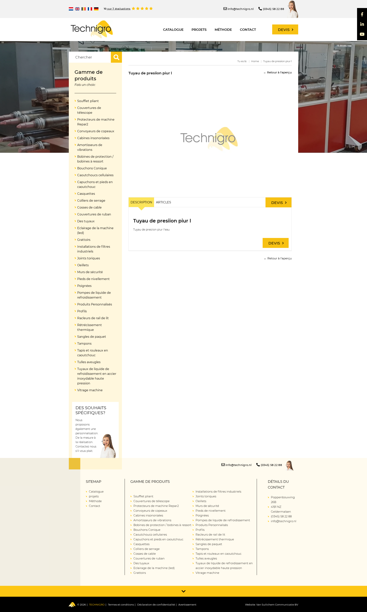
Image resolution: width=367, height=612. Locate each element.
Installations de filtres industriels (93, 249)
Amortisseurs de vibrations (89, 147)
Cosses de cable (89, 207)
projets (199, 30)
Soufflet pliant (88, 101)
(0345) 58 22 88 (273, 9)
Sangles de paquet (91, 336)
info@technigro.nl (241, 9)
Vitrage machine (90, 390)
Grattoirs (83, 240)
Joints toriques (88, 258)
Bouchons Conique (92, 168)
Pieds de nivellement (93, 279)
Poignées (84, 286)
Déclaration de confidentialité (156, 604)
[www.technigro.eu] (96, 9)
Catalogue (173, 30)
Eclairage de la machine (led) (95, 230)
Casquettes (86, 194)
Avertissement (187, 604)
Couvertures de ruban (94, 214)
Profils (82, 311)
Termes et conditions (121, 604)
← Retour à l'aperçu (277, 72)
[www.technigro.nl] (71, 9)
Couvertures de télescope (89, 110)
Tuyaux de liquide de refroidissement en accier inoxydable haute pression (96, 376)
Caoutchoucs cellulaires (95, 175)
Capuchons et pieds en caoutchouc (95, 184)
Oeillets (83, 265)
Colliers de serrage (91, 200)
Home (255, 61)
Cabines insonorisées (93, 138)
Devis (284, 30)
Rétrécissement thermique (89, 327)
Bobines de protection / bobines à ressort (95, 159)
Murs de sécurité (90, 272)
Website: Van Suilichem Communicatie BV (271, 604)
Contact (248, 30)
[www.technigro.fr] (90, 9)
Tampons (84, 343)
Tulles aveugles (89, 362)
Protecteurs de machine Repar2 (95, 122)
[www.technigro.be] (83, 9)
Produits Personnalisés (94, 304)
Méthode (223, 30)
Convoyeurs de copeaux (95, 131)
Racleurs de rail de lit (93, 318)
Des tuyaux (86, 221)
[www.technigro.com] (77, 9)
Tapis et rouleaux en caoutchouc (92, 353)
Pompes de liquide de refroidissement (94, 295)
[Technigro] (92, 29)
